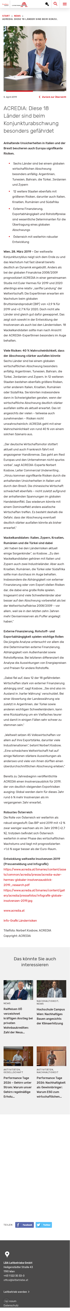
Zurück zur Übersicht (54, 97)
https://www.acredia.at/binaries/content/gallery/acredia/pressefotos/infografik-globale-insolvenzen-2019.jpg (34, 895)
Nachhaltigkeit (47, 1001)
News (7, 1003)
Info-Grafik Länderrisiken (20, 920)
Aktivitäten (12, 1069)
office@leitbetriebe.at (16, 1280)
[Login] (47, 4)
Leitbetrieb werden (15, 1291)
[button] (6, 1301)
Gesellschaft (13, 1072)
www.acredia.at (14, 910)
